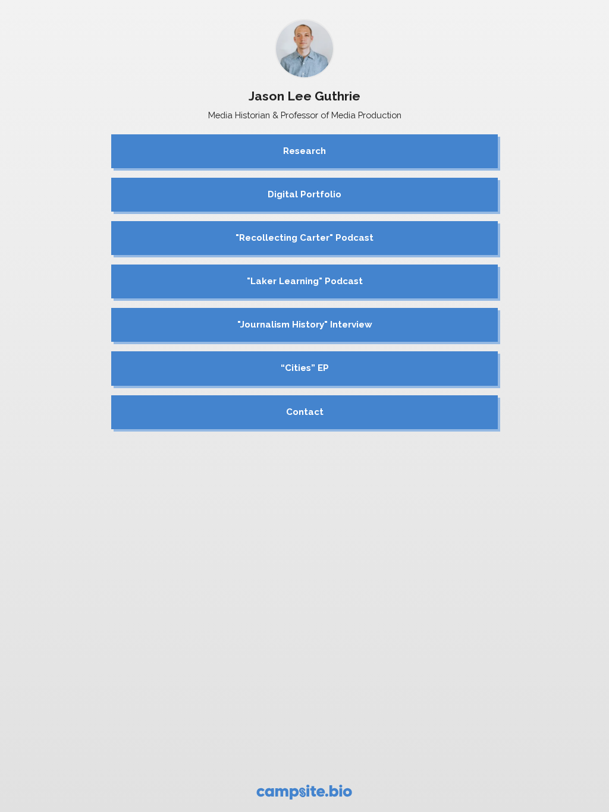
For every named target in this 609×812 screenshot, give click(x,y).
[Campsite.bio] (304, 792)
